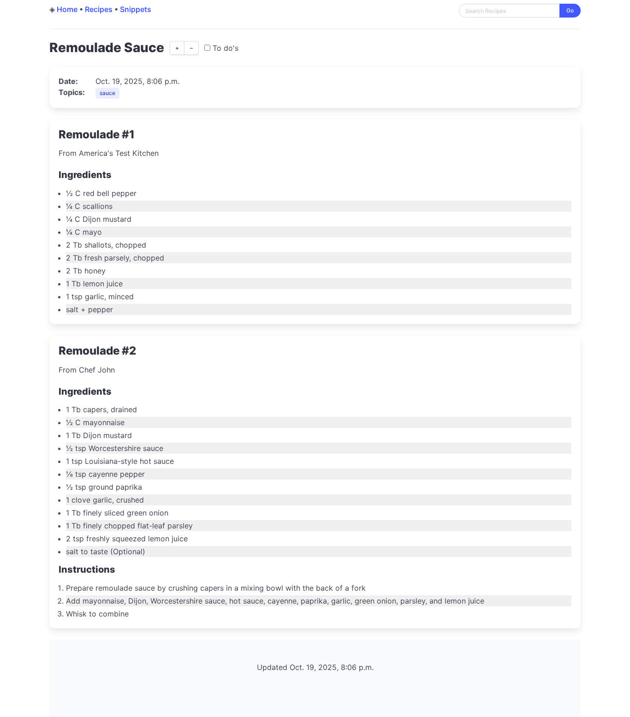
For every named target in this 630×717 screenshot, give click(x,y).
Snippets (135, 9)
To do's (224, 48)
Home (67, 9)
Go (570, 10)
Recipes (99, 9)
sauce (107, 92)
